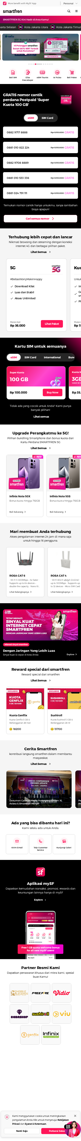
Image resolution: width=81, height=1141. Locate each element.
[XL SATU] (40, 47)
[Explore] (40, 933)
